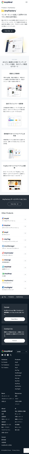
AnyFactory (19, 297)
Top (5, 297)
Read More (14, 319)
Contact (14, 340)
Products (11, 297)
